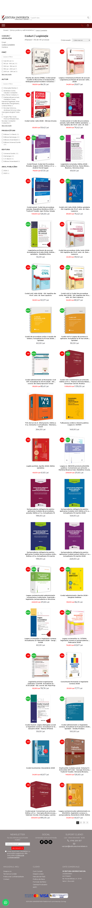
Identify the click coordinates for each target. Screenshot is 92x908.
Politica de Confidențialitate (13, 876)
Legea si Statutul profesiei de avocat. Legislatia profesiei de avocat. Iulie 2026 (74, 79)
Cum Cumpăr (38, 871)
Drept (4, 42)
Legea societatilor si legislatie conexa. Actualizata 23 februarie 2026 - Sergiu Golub (40, 640)
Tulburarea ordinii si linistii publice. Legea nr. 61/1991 (74, 424)
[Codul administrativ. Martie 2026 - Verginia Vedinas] (74, 579)
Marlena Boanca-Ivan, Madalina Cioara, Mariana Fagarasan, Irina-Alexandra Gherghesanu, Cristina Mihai (11, 101)
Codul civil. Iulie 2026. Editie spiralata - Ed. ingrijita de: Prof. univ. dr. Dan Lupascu (74, 209)
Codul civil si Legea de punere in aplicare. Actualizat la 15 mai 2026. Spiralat (74, 338)
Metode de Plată (39, 876)
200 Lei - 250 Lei (9, 71)
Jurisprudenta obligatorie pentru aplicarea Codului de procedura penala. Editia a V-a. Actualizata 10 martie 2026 (40, 511)
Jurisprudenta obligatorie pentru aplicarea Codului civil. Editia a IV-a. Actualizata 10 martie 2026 (74, 511)
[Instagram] (50, 842)
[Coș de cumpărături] (87, 25)
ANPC (35, 887)
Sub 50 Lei (7, 61)
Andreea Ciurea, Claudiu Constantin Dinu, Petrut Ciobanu (9, 93)
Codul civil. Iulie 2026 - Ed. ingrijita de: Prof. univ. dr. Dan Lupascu (40, 294)
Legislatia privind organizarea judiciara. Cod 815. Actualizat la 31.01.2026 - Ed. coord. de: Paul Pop (40, 683)
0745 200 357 (76, 841)
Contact (6, 879)
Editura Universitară (11, 140)
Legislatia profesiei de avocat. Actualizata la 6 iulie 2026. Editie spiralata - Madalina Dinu (40, 252)
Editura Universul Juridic (12, 142)
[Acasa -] (14, 17)
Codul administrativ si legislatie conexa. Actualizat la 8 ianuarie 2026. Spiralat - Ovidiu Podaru (74, 727)
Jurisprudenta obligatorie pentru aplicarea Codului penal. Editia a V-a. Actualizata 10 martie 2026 (74, 554)
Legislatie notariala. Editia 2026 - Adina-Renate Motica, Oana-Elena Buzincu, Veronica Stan (74, 166)
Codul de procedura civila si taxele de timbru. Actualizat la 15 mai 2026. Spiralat (40, 338)
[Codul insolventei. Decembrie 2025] (40, 752)
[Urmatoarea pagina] (87, 822)
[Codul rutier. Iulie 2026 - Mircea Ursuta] (40, 105)
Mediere (5, 47)
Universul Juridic (9, 153)
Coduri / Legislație (8, 44)
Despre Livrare (38, 874)
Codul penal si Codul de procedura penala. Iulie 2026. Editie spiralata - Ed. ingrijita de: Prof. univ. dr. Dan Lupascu (74, 123)
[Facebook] (42, 842)
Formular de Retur (39, 882)
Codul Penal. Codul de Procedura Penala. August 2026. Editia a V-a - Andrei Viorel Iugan (40, 166)
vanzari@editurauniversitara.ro (74, 846)
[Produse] (4, 26)
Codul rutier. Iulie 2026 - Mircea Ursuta (40, 121)
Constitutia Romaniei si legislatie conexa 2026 (74, 682)
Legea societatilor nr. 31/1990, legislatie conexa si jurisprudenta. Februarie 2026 (74, 640)
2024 (5, 170)
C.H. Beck (7, 159)
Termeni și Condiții (10, 874)
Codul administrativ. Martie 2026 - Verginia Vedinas (74, 596)
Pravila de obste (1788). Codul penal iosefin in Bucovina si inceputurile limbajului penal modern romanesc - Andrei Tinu (40, 79)
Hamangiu (7, 156)
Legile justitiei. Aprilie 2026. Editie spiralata (40, 467)
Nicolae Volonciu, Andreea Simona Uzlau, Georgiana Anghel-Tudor (11, 110)
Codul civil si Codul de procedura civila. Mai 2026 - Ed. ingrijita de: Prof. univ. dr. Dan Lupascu (74, 295)
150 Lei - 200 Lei (9, 69)
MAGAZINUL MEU (11, 867)
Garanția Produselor (40, 884)
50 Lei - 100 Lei (9, 63)
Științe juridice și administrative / (22, 30)
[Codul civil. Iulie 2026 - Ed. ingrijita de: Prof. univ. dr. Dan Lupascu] (40, 277)
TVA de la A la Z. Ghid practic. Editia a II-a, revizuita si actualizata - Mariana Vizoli (40, 425)
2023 (5, 173)
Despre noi (7, 871)
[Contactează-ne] (82, 25)
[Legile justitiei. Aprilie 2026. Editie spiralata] (40, 450)
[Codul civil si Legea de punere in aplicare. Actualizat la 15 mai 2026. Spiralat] (74, 320)
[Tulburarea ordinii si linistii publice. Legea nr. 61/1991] (74, 407)
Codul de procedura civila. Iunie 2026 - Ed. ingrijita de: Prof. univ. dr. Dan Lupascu (74, 252)
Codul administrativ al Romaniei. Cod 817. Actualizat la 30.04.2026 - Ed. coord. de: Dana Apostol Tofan (40, 381)
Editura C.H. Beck (10, 134)
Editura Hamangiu (10, 137)
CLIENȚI (36, 867)
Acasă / (6, 30)
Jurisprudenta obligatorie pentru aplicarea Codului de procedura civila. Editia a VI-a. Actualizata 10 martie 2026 (40, 554)
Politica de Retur (39, 879)
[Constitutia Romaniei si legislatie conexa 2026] (74, 666)
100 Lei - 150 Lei (9, 66)
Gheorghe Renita (10, 88)
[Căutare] (88, 18)
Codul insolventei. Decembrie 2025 (40, 768)
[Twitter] (46, 842)
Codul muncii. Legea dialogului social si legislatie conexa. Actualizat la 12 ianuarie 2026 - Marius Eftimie (40, 727)
